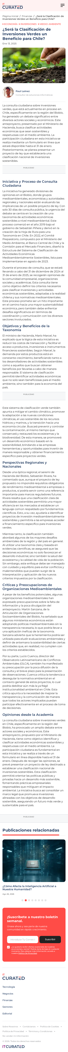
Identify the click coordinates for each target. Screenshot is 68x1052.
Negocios (7, 993)
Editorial (7, 1013)
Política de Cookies (49, 1026)
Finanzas (27, 16)
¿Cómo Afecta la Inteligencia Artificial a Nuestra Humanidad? (29, 888)
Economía (10, 24)
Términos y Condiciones (40, 1031)
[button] (22, 900)
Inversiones (28, 24)
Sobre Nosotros (10, 1026)
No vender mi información (15, 1036)
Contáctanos (29, 1026)
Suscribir (50, 939)
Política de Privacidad (13, 1031)
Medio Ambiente (50, 24)
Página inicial (10, 16)
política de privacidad (27, 953)
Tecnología (8, 986)
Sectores (7, 1006)
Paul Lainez (23, 91)
